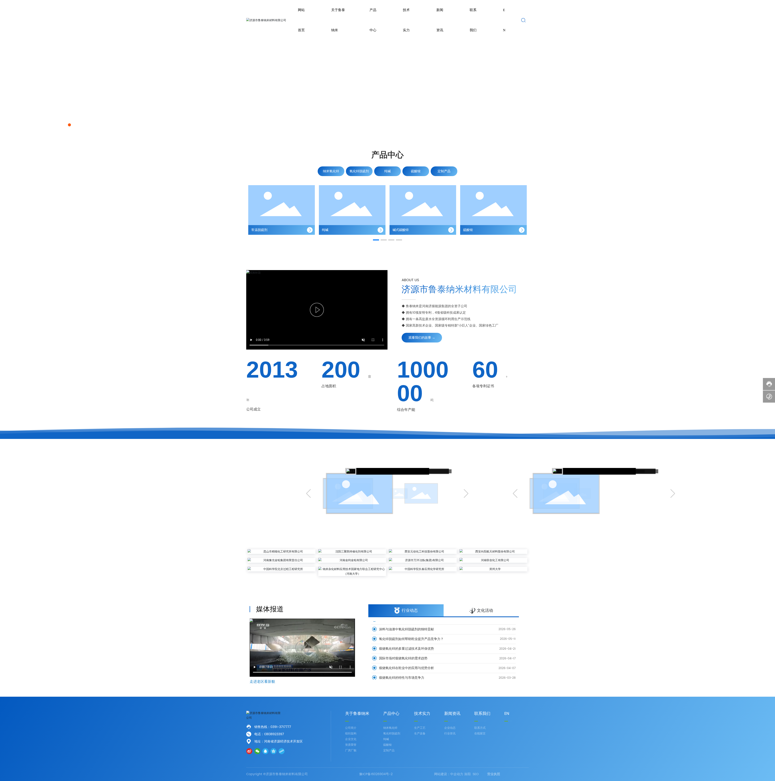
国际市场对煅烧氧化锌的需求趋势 (402, 645)
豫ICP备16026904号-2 (376, 774)
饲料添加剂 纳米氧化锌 (479, 230)
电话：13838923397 (269, 734)
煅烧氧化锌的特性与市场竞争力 (401, 664)
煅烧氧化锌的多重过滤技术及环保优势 (406, 635)
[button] (64, 124)
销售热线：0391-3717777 (272, 727)
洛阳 (467, 774)
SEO (476, 774)
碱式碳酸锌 (330, 230)
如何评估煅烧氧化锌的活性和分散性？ (406, 674)
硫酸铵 (397, 230)
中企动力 (456, 774)
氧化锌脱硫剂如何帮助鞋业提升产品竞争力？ (411, 626)
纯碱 (254, 230)
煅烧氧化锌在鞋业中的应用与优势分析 (406, 655)
